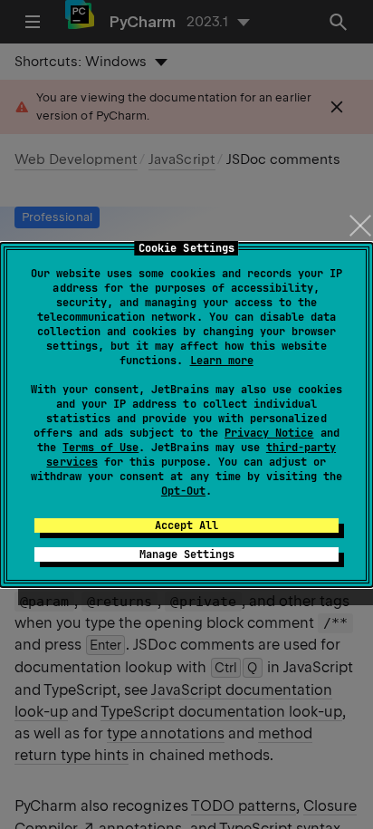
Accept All (186, 525)
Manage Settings (186, 554)
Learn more (221, 360)
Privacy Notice (269, 433)
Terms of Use (100, 447)
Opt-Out (183, 491)
